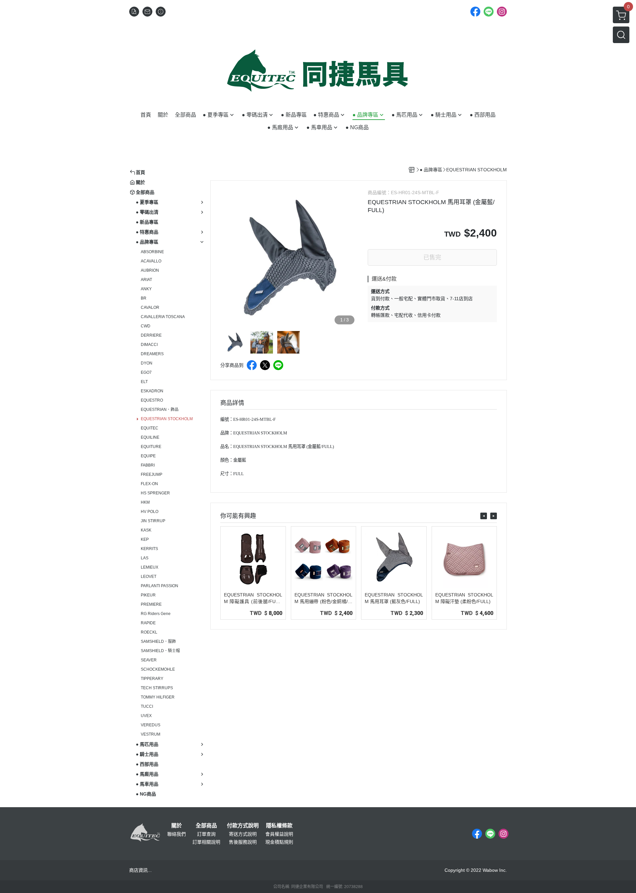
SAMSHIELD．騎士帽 (160, 650)
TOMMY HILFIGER (158, 697)
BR (143, 298)
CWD (145, 326)
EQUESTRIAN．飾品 (160, 409)
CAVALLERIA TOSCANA (163, 316)
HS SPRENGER (155, 493)
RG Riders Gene (156, 613)
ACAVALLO (151, 261)
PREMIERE (151, 604)
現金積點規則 (279, 842)
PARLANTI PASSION (159, 586)
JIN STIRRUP (153, 521)
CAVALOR (150, 307)
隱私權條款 (279, 825)
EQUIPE (148, 456)
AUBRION (150, 270)
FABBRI (148, 465)
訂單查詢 (206, 834)
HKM (145, 502)
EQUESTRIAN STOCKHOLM (167, 419)
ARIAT (146, 279)
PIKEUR (148, 595)
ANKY (146, 289)
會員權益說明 (279, 834)
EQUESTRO (152, 400)
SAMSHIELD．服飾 (158, 641)
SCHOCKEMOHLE (158, 669)
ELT (144, 381)
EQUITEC (149, 428)
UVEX (146, 715)
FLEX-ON (149, 483)
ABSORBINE (152, 252)
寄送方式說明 (243, 834)
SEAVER (149, 660)
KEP (145, 539)
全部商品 (206, 825)
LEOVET (148, 576)
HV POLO (149, 511)
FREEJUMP (151, 474)
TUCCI (147, 706)
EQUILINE (150, 437)
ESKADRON (152, 391)
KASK (146, 530)
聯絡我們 (176, 834)
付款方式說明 (243, 825)
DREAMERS (152, 354)
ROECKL (149, 632)
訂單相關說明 (206, 842)
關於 (176, 825)
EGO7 (146, 372)
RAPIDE (148, 623)
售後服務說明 (243, 842)
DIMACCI (149, 344)
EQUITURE (151, 446)
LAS (144, 558)
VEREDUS (150, 725)
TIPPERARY (152, 678)
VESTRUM (150, 734)
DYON (146, 363)
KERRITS (149, 548)
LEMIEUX (149, 567)
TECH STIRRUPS (157, 688)
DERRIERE (151, 335)
